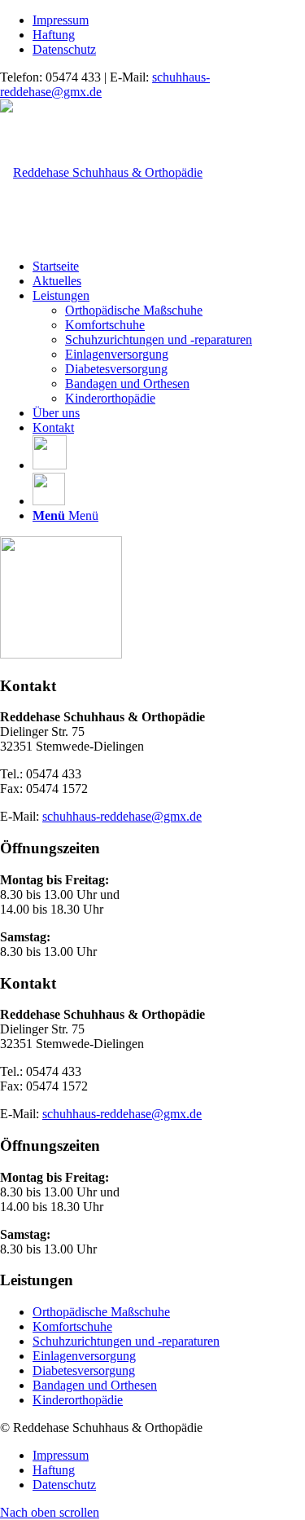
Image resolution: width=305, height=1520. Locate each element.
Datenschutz (64, 49)
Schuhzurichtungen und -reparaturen (126, 1341)
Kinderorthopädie (78, 1400)
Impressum (61, 20)
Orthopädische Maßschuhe (101, 1312)
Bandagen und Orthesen (95, 1385)
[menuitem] (169, 20)
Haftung (54, 35)
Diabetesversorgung (84, 1370)
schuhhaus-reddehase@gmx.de (122, 816)
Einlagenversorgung (84, 1356)
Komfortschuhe (72, 1326)
